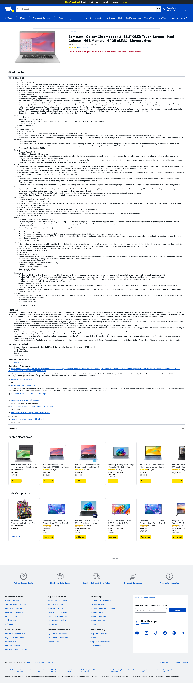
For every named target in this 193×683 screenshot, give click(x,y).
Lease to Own (10, 642)
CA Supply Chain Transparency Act (173, 670)
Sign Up (177, 610)
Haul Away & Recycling (57, 620)
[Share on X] (183, 633)
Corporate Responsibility (100, 642)
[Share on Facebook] (165, 633)
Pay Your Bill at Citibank (14, 638)
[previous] (10, 463)
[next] (182, 463)
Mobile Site (164, 663)
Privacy (32, 670)
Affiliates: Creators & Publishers (102, 608)
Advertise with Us (97, 604)
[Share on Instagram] (146, 633)
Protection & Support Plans (58, 616)
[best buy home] (9, 9)
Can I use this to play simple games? (25, 400)
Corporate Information (99, 634)
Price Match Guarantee (14, 612)
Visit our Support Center (57, 600)
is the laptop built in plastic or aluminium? (27, 385)
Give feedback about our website (40, 663)
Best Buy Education (98, 616)
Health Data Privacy (70, 670)
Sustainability (95, 645)
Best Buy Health (96, 612)
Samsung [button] (72, 32)
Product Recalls (11, 616)
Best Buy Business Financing (16, 649)
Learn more (146, 624)
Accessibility (9, 670)
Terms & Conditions (19, 670)
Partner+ (93, 624)
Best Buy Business (97, 620)
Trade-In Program (12, 620)
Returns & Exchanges (13, 608)
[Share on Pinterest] (174, 633)
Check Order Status (13, 600)
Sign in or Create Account (145, 598)
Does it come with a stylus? (21, 379)
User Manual (18, 362)
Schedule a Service (55, 608)
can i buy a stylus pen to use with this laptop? (28, 394)
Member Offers (53, 642)
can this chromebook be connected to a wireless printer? (33, 406)
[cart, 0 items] (184, 9)
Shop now (123, 2)
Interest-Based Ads (42, 670)
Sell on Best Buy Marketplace (101, 600)
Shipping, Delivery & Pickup (16, 604)
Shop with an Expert (56, 604)
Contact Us (52, 624)
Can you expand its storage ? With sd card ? (28, 419)
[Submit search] (158, 9)
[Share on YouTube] (137, 633)
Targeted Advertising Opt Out (151, 670)
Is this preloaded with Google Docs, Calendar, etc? (30, 413)
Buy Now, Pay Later (12, 645)
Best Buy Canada (181, 663)
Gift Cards (9, 624)
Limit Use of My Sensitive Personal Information (122, 670)
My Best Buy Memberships (58, 634)
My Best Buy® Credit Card (15, 634)
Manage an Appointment (57, 612)
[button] (11, 18)
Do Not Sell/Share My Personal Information (91, 670)
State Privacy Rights (55, 670)
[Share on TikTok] (156, 633)
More (183, 18)
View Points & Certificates (58, 638)
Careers (93, 638)
